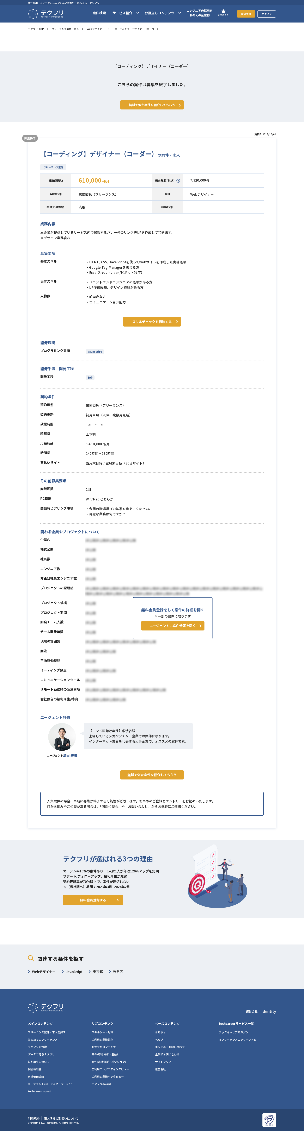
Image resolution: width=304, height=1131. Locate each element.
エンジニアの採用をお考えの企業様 (200, 12)
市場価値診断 (36, 1077)
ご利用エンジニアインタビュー (110, 1069)
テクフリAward (101, 1084)
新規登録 (246, 13)
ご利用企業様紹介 (102, 1040)
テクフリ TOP (36, 29)
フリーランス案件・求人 (65, 29)
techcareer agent (39, 1091)
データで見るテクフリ (41, 1054)
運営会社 (160, 1069)
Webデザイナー (95, 29)
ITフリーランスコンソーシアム (237, 1040)
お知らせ (160, 1032)
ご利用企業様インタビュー (108, 1077)
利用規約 (33, 1118)
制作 (90, 377)
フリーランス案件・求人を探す (47, 1032)
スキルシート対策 (102, 1032)
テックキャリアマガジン (233, 1032)
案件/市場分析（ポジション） (110, 1062)
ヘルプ (159, 1040)
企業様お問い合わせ (167, 1054)
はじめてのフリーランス (42, 1040)
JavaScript (95, 351)
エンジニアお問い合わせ (170, 1047)
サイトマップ (163, 1062)
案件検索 (99, 12)
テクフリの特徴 (37, 1047)
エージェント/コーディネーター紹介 (50, 1084)
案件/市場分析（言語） (106, 1054)
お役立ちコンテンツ (104, 1047)
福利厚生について (38, 1062)
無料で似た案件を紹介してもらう (152, 774)
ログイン (267, 14)
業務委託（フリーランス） (98, 194)
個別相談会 (34, 1069)
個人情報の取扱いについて (61, 1118)
